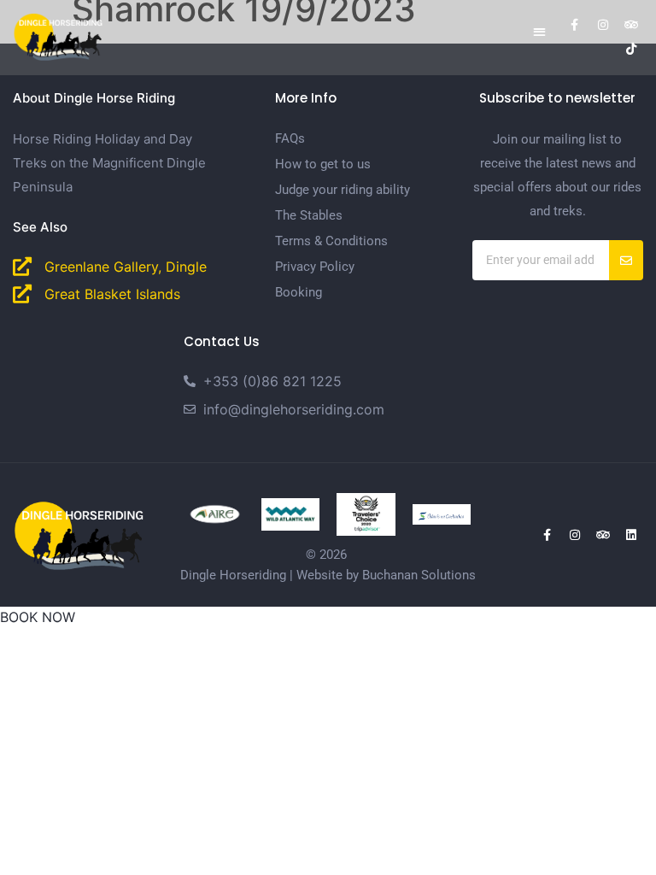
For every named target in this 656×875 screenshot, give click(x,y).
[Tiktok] (631, 49)
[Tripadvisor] (631, 25)
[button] (539, 31)
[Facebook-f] (575, 25)
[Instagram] (603, 25)
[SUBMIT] (626, 260)
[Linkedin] (631, 535)
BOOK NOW (37, 616)
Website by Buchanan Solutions (386, 575)
